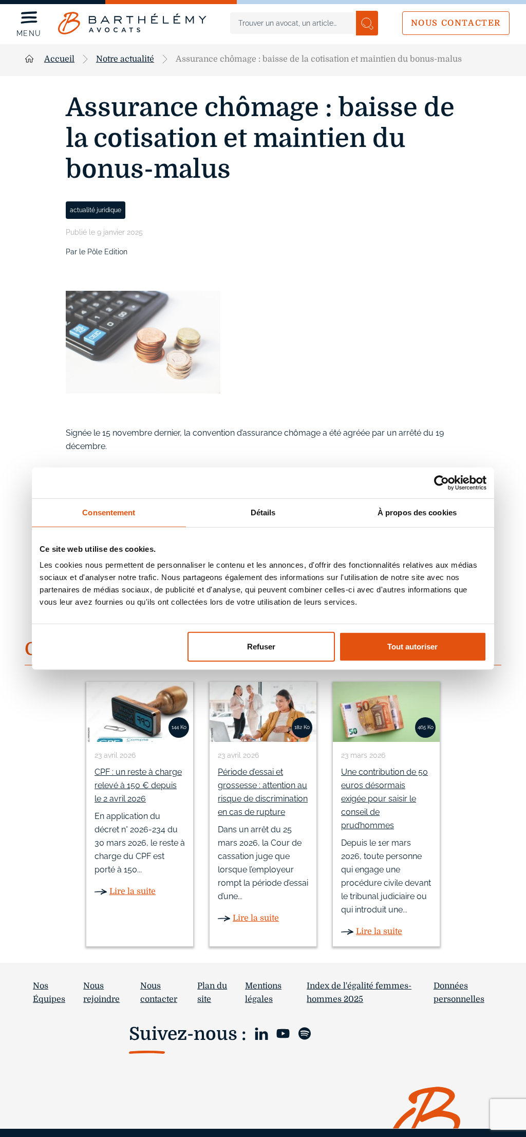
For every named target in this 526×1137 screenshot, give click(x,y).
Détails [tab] (263, 512)
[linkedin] (261, 1033)
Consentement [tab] (108, 512)
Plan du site (212, 992)
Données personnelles (459, 992)
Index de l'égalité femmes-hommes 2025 (359, 992)
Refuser (261, 646)
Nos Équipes (49, 992)
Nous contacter (456, 23)
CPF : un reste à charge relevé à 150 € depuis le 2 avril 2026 (138, 785)
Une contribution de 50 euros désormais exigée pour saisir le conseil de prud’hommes (384, 798)
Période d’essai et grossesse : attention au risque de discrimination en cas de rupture (263, 792)
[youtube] (283, 1033)
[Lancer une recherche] (367, 23)
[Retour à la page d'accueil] (132, 23)
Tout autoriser (412, 646)
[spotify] (304, 1033)
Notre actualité (125, 59)
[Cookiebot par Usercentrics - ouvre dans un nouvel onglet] (441, 482)
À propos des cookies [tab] (417, 512)
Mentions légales (263, 992)
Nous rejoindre (101, 992)
